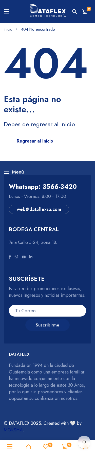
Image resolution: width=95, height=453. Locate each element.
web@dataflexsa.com (39, 209)
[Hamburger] (8, 11)
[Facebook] (10, 257)
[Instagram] (16, 257)
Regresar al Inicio (35, 141)
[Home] (28, 446)
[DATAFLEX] (48, 11)
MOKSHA (13, 430)
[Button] (74, 11)
